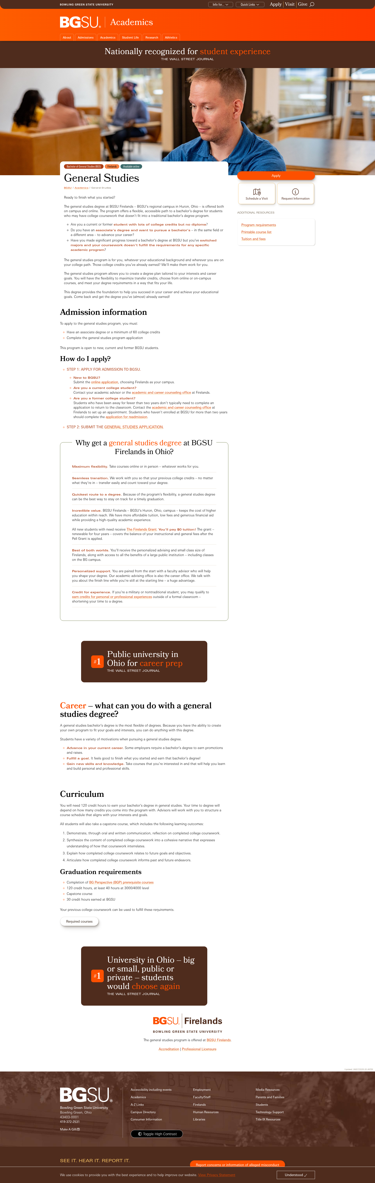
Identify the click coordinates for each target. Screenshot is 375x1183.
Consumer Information (146, 1119)
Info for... (218, 4)
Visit (290, 5)
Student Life (130, 37)
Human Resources (206, 1112)
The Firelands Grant (141, 529)
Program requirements (258, 225)
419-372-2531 (70, 1122)
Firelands (199, 1105)
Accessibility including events (151, 1090)
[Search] (312, 4)
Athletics (171, 37)
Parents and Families (270, 1097)
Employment (202, 1090)
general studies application (133, 427)
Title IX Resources (268, 1119)
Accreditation (169, 1049)
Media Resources (268, 1090)
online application (104, 382)
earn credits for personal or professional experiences (112, 597)
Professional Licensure (199, 1049)
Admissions (86, 37)
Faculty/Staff (201, 1097)
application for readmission (126, 417)
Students (262, 1105)
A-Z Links (137, 1105)
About (67, 37)
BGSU (68, 187)
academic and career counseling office (161, 392)
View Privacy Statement (216, 1175)
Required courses (79, 921)
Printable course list (256, 232)
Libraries (199, 1119)
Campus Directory (143, 1112)
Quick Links (248, 4)
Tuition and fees (253, 239)
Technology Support (270, 1112)
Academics (107, 37)
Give (302, 5)
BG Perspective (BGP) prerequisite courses (121, 882)
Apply (276, 5)
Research (151, 37)
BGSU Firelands (219, 1040)
